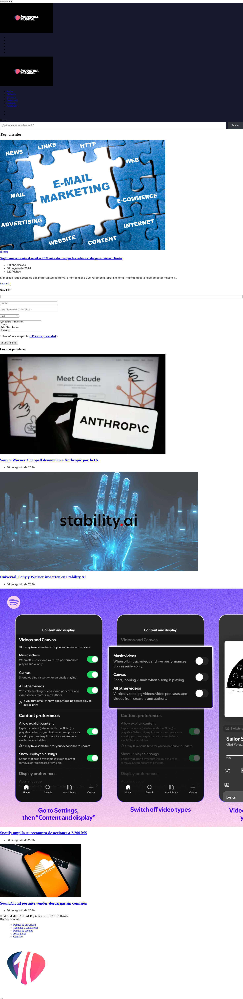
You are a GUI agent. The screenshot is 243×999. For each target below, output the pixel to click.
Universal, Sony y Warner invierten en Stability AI (43, 577)
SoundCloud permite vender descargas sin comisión (43, 903)
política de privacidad (42, 336)
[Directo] (20, 324)
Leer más (5, 283)
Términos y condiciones (25, 927)
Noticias (11, 94)
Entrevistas (12, 100)
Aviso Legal (19, 933)
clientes (4, 251)
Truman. (27, 919)
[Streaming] (20, 330)
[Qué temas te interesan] (20, 321)
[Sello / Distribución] (20, 327)
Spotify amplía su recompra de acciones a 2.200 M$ (43, 833)
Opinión (11, 103)
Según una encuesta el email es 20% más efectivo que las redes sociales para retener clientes (61, 258)
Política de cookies (23, 930)
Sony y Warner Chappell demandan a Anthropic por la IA (49, 460)
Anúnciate (12, 106)
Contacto (18, 936)
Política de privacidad (24, 924)
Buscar (3, 120)
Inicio (10, 91)
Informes (11, 97)
